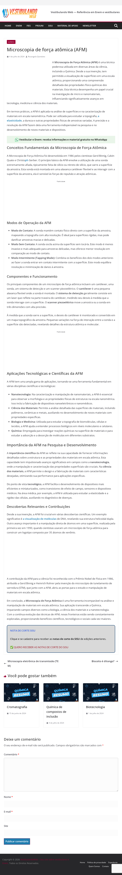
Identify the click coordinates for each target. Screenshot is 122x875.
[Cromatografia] (21, 685)
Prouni (39, 25)
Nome (8, 797)
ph (26, 160)
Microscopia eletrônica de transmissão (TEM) (33, 663)
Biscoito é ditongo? (103, 661)
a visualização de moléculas (39, 518)
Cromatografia (17, 707)
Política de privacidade (96, 862)
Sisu (50, 25)
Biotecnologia (95, 707)
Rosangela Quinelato (36, 56)
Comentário (11, 754)
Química (11, 42)
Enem (19, 25)
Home (8, 25)
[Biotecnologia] (100, 685)
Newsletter (89, 25)
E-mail (8, 811)
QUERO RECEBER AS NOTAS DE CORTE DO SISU (41, 647)
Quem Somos (94, 866)
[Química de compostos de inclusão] (61, 685)
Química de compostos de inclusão (56, 711)
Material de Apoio (67, 25)
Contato (105, 866)
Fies (29, 25)
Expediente (113, 862)
